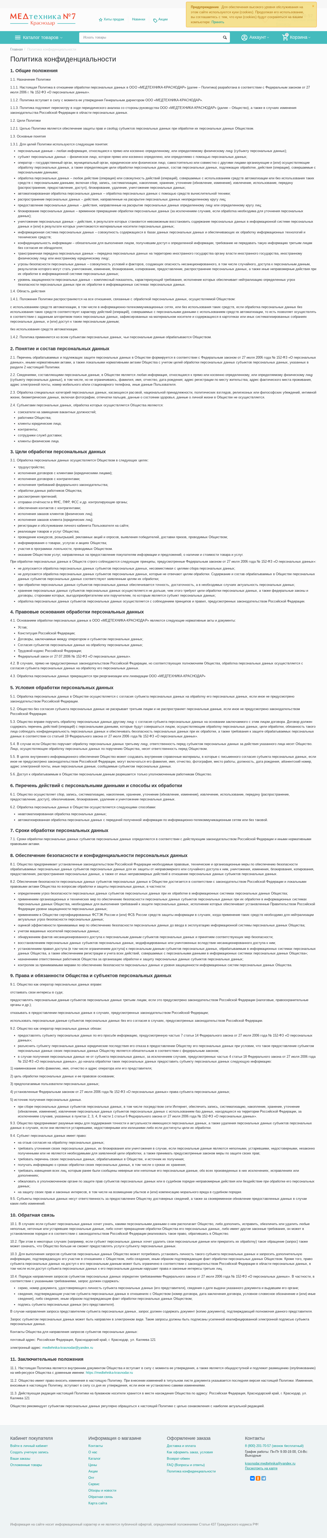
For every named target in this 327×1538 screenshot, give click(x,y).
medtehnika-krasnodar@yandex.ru (67, 1348)
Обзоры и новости (102, 1490)
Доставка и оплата (181, 1446)
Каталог (94, 1458)
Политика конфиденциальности (191, 1471)
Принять (218, 22)
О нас (92, 1452)
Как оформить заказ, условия (190, 1452)
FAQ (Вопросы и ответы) (186, 1465)
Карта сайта (97, 1503)
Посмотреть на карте (261, 1468)
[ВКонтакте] (252, 1478)
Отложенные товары (26, 1465)
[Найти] (225, 37)
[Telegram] (263, 1478)
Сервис (94, 1484)
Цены (92, 1465)
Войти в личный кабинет (29, 1446)
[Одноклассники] (258, 1478)
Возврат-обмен (178, 1458)
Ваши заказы (20, 1458)
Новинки (138, 19)
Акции (163, 19)
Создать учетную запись (29, 1452)
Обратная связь (100, 1497)
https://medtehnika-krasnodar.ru (109, 1373)
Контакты (95, 1446)
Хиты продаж (114, 19)
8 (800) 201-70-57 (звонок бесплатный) (274, 1446)
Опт (91, 1478)
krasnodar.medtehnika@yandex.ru (270, 1463)
